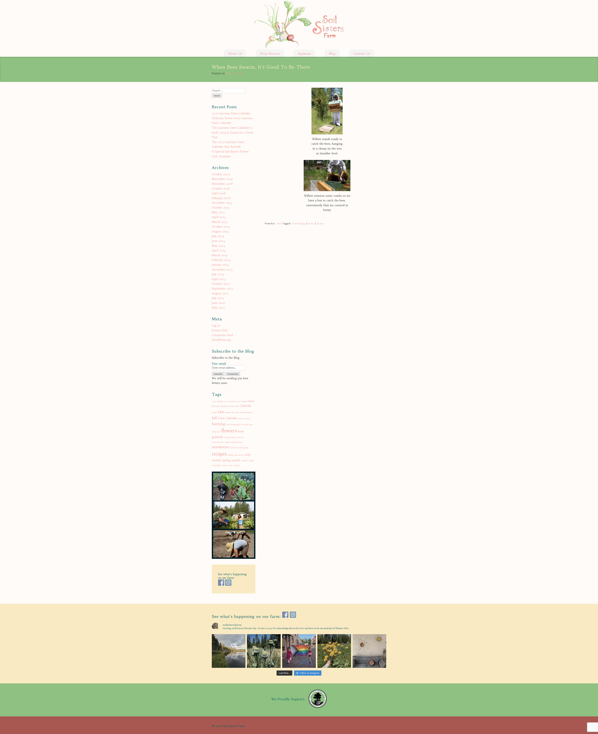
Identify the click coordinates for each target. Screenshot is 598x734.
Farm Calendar (227, 418)
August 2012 (220, 293)
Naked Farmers (236, 442)
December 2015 (222, 202)
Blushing (224, 406)
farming (218, 424)
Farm (279, 223)
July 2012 (218, 298)
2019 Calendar (217, 401)
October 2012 (221, 283)
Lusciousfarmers (218, 442)
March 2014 (220, 255)
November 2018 (222, 183)
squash (235, 460)
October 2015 (221, 207)
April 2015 (219, 217)
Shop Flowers (270, 53)
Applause (304, 53)
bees (310, 223)
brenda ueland (233, 406)
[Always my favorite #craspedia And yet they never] (334, 651)
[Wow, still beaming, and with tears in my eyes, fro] (299, 651)
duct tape (235, 412)
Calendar (245, 405)
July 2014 (218, 236)
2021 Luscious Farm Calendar (231, 113)
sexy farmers (239, 455)
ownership (234, 448)
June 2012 (218, 303)
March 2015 (220, 222)
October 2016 (221, 188)
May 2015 (218, 212)
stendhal (244, 461)
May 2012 (218, 307)
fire (242, 424)
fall (214, 418)
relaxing (231, 455)
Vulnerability (216, 465)
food (241, 431)
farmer (240, 419)
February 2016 (221, 198)
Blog (332, 53)
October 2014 (221, 226)
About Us (235, 53)
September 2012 (222, 288)
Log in (216, 325)
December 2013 (222, 269)
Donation (228, 412)
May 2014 (218, 245)
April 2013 (219, 279)
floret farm (248, 424)
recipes (219, 454)
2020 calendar (229, 401)
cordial (214, 412)
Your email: (219, 363)
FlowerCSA (216, 432)
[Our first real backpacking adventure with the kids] (228, 651)
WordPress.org (221, 340)
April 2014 (219, 250)
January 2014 (220, 264)
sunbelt (251, 461)
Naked (227, 442)
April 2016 (219, 193)
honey (320, 223)
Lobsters (240, 437)
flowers (229, 431)
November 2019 (222, 179)
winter (230, 465)
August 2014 (220, 231)
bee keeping (298, 223)
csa (221, 411)
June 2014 (218, 241)
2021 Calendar (242, 401)
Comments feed (222, 335)
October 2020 (221, 174)
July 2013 (218, 274)
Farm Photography (233, 424)
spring (226, 460)
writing (237, 465)
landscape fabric (230, 437)
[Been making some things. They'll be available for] (369, 651)
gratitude (217, 437)
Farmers (247, 419)
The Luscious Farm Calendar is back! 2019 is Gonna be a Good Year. (232, 132)
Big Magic (216, 406)
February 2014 (221, 260)
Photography (243, 448)
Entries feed (219, 330)
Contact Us (361, 53)
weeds (224, 465)
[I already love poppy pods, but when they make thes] (264, 651)
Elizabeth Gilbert (246, 412)
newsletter (220, 447)
